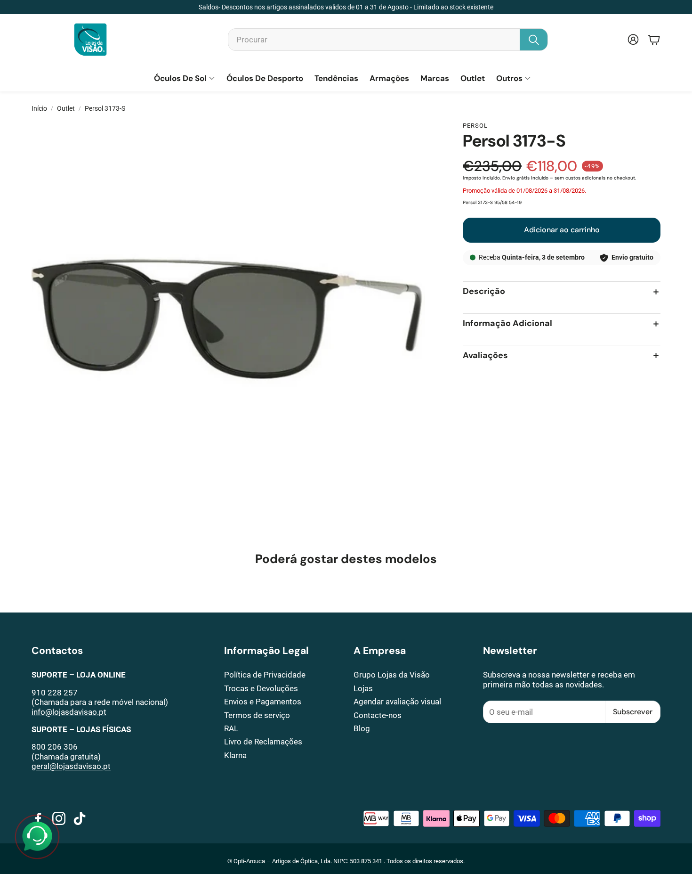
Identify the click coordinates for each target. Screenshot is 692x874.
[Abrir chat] (37, 837)
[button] (387, 39)
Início (39, 108)
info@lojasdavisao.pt (69, 712)
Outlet (66, 108)
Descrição (484, 291)
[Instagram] (58, 818)
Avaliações (485, 355)
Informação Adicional (507, 324)
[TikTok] (79, 818)
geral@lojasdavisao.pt (71, 766)
